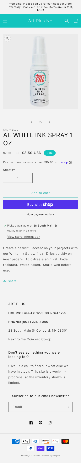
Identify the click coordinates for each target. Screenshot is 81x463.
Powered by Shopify (50, 456)
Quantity (9, 169)
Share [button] (12, 281)
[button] (5, 20)
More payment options (41, 214)
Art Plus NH (34, 456)
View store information (23, 236)
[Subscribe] (67, 407)
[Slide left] (31, 121)
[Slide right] (49, 121)
